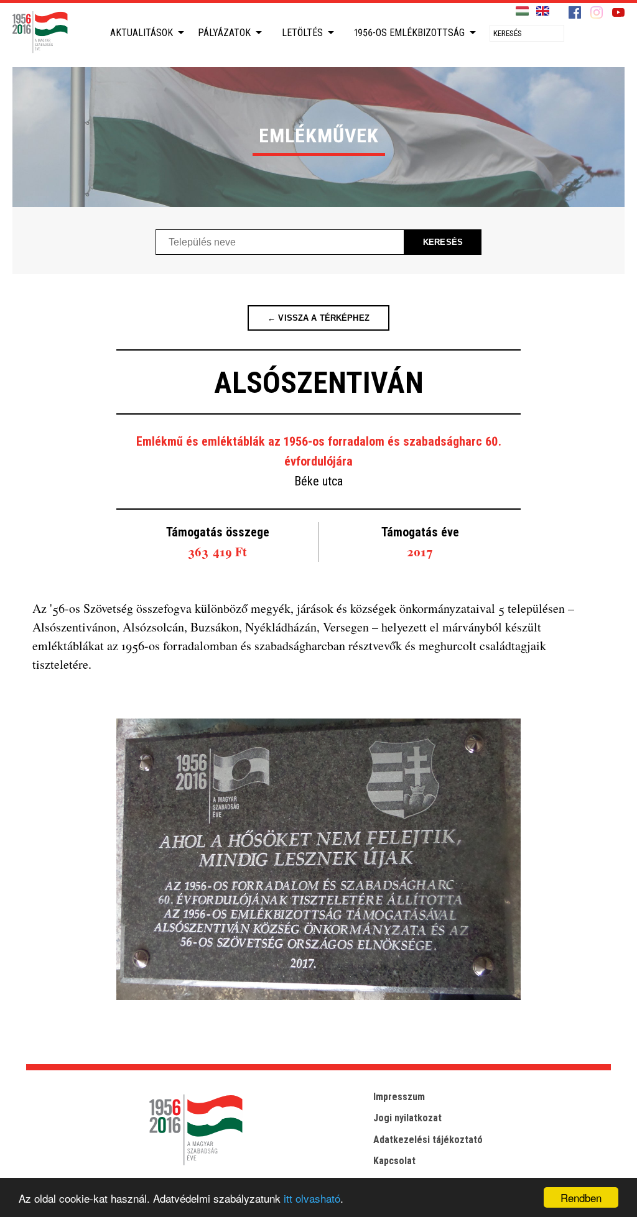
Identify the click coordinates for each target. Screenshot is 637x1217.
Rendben (581, 1197)
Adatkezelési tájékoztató (428, 1140)
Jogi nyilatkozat (407, 1118)
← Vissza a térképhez (318, 318)
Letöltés (302, 33)
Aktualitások (141, 33)
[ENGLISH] (543, 11)
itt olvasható (312, 1198)
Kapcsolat (394, 1161)
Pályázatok (224, 33)
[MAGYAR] (522, 11)
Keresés (443, 242)
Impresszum (399, 1097)
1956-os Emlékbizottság (409, 33)
